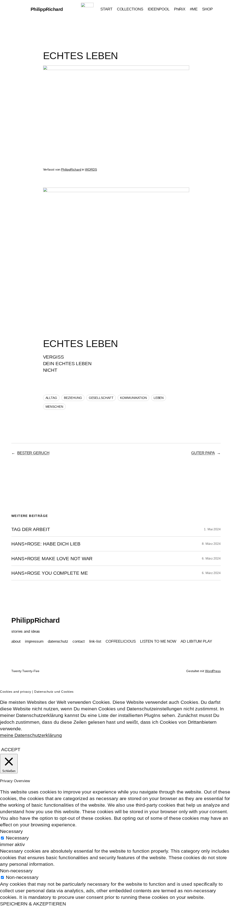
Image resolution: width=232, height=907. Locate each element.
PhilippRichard (47, 9)
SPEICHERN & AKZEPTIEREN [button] (33, 903)
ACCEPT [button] (10, 749)
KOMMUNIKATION (133, 398)
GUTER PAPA (203, 453)
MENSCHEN (54, 406)
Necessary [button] (11, 831)
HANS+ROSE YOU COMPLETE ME (49, 573)
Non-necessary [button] (16, 870)
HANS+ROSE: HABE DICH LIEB (45, 543)
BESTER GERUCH (33, 453)
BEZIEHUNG (73, 398)
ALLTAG (51, 398)
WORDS (91, 169)
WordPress (213, 671)
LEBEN (159, 398)
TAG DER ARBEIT (30, 529)
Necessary (17, 837)
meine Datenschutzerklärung (31, 735)
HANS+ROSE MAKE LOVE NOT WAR (51, 558)
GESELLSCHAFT (101, 398)
